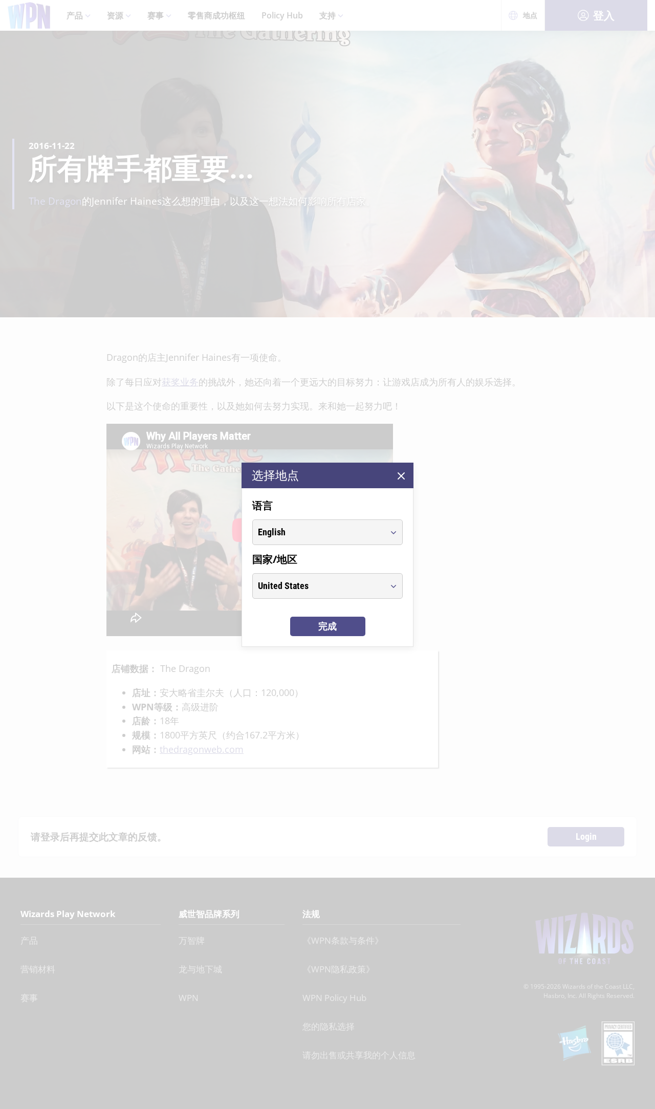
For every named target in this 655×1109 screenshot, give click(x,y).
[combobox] (318, 532)
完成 (327, 626)
